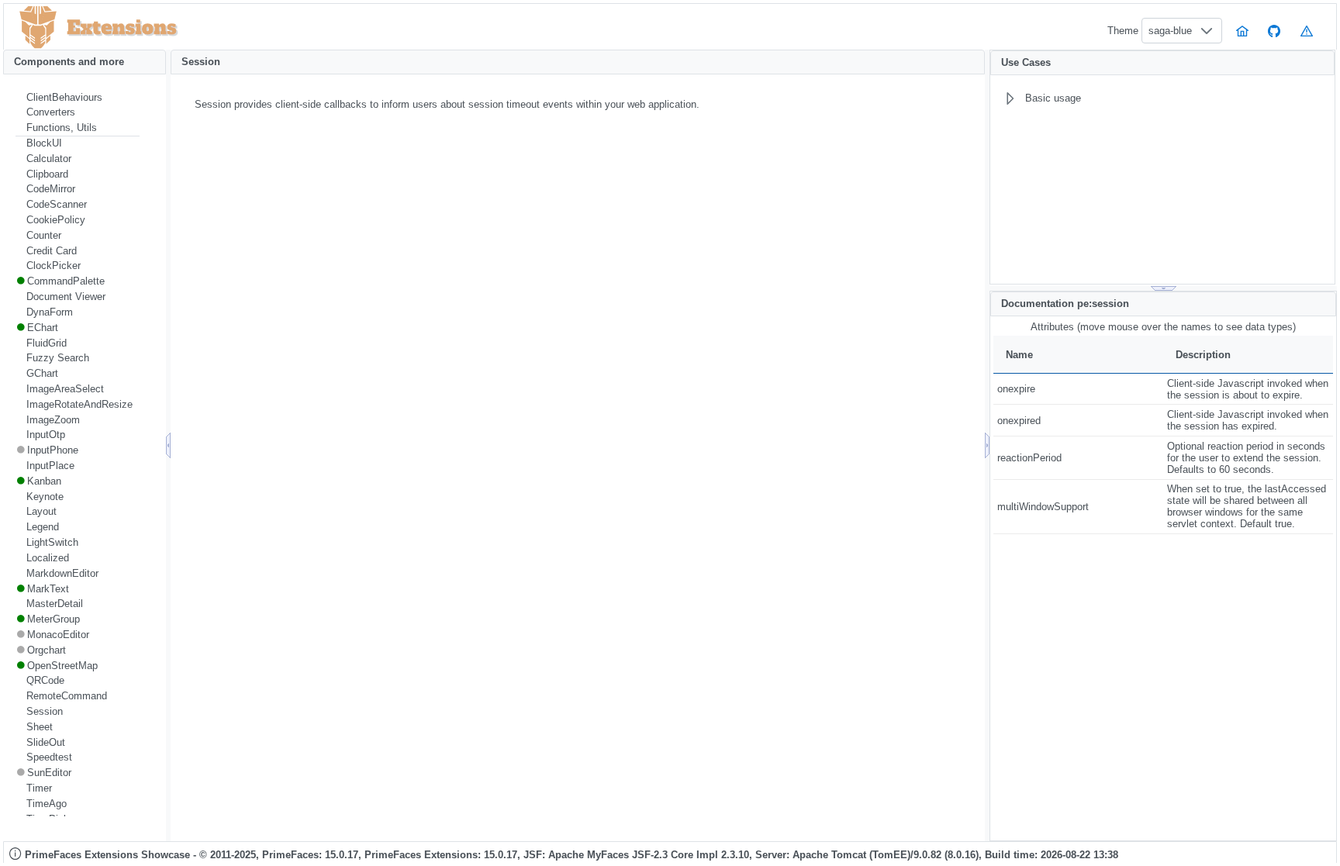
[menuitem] (78, 97)
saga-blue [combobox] (1170, 30)
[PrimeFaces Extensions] (38, 27)
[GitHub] (1275, 30)
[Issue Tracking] (1306, 30)
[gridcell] (1078, 389)
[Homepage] (1242, 30)
